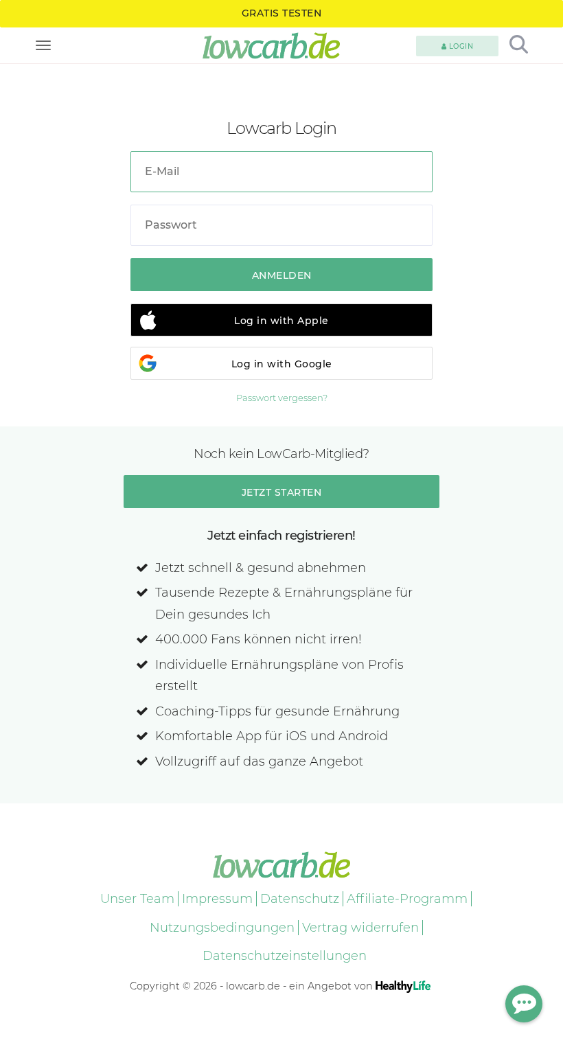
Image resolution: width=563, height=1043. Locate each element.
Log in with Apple (281, 320)
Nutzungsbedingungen (222, 927)
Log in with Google (281, 364)
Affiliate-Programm (407, 898)
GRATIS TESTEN (282, 13)
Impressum (217, 898)
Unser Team (137, 898)
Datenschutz (299, 898)
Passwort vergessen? (282, 397)
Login (459, 46)
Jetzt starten (282, 492)
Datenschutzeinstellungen (285, 955)
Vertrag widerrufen (360, 927)
